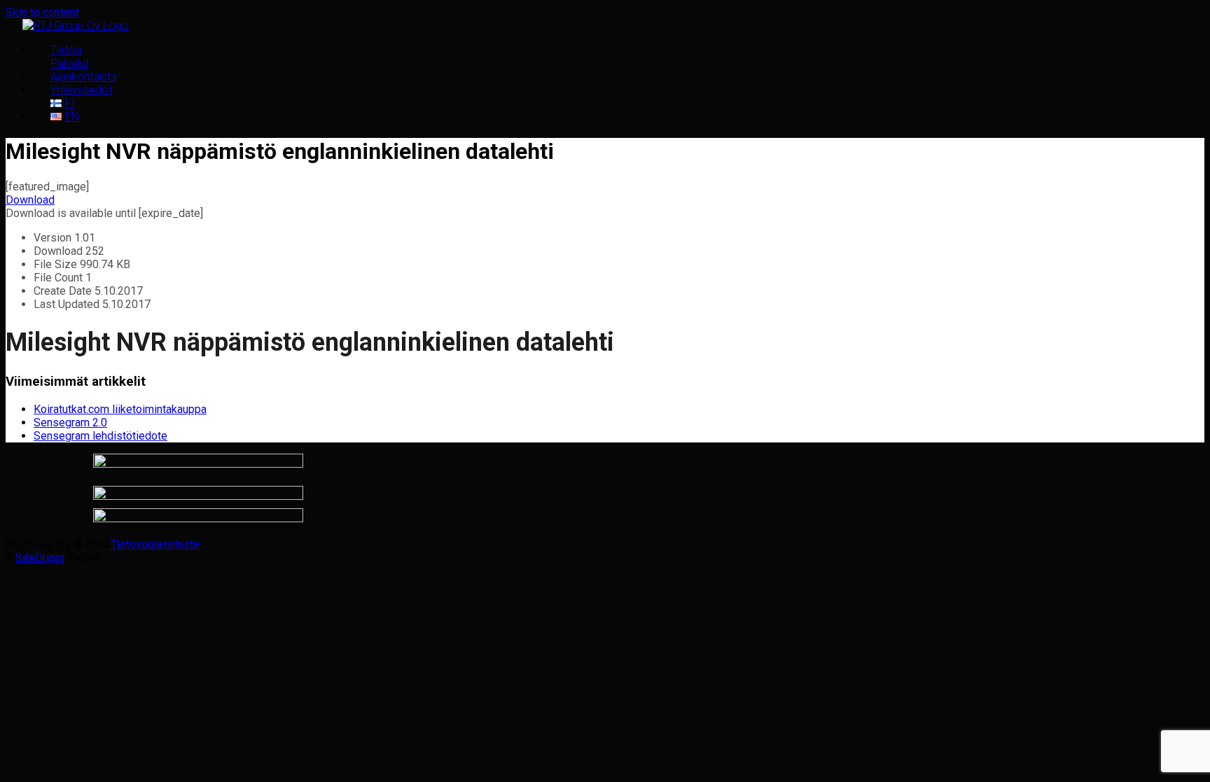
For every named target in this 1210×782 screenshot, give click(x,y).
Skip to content (42, 12)
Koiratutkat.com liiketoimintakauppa (120, 409)
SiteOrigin (39, 557)
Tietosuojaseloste (155, 544)
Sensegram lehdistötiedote (100, 435)
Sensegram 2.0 (70, 422)
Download (30, 200)
